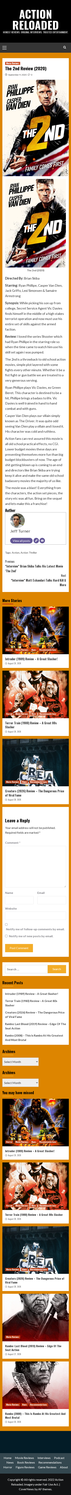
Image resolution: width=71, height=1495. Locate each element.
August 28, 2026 (14, 731)
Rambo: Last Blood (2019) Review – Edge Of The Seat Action (35, 1026)
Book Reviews (26, 1462)
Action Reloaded (35, 19)
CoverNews (26, 1489)
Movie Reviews (12, 63)
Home (7, 1458)
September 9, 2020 (17, 74)
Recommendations (47, 649)
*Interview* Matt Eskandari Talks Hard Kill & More (38, 580)
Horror (9, 649)
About (64, 1467)
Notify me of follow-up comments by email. (35, 929)
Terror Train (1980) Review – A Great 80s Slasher (31, 725)
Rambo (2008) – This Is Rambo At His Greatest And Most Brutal (34, 1037)
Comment (12, 842)
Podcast (59, 1458)
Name (9, 892)
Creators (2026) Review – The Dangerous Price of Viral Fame (34, 793)
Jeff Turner (20, 531)
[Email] (42, 540)
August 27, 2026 (14, 1354)
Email (41, 892)
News (33, 649)
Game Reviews (47, 1467)
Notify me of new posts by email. (31, 936)
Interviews (44, 1458)
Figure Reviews (25, 1467)
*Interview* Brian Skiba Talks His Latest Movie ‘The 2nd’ (34, 566)
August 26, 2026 (14, 1421)
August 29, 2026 (14, 663)
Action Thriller (29, 552)
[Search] (64, 47)
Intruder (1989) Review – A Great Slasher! (31, 659)
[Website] (36, 540)
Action (15, 552)
